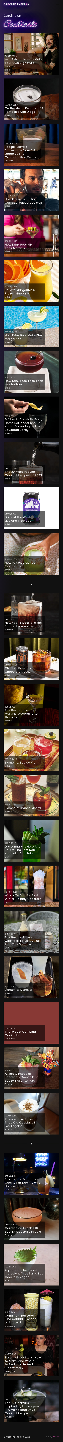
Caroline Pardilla (16, 4)
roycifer (56, 1436)
